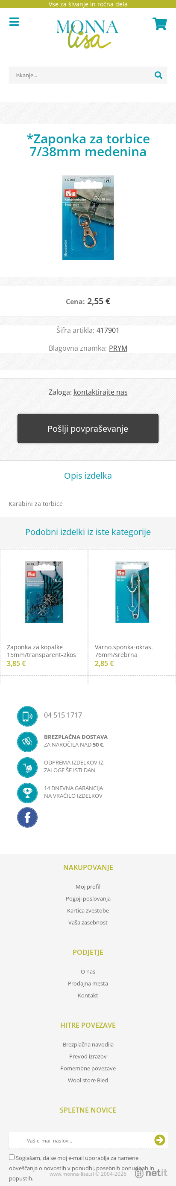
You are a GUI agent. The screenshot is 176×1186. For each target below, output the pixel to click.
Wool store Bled (88, 1080)
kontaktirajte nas (100, 392)
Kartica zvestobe (88, 910)
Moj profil (88, 886)
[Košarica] (158, 24)
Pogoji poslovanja (88, 898)
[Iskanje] (158, 75)
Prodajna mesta (88, 983)
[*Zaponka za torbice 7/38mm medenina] (88, 221)
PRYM (118, 348)
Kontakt (88, 995)
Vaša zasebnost (88, 922)
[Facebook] (88, 820)
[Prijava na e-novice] (160, 1140)
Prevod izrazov (88, 1056)
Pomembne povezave (88, 1068)
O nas (88, 971)
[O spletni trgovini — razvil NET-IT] (151, 1173)
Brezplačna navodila (88, 1044)
